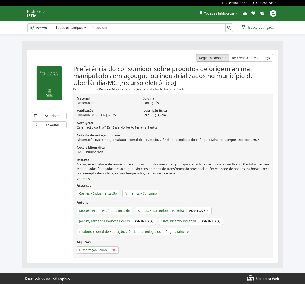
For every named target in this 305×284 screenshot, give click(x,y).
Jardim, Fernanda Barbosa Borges (104, 221)
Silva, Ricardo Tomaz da (179, 221)
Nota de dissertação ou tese (98, 135)
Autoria (82, 202)
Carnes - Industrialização (98, 193)
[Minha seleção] (245, 13)
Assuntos (84, 185)
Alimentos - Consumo (141, 193)
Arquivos (84, 242)
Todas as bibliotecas (219, 13)
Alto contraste (266, 3)
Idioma (148, 98)
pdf (113, 250)
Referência (240, 58)
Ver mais (83, 179)
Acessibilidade (236, 3)
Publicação (85, 110)
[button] (218, 13)
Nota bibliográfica (91, 147)
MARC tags (262, 58)
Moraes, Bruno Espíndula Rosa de (104, 210)
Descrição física (155, 110)
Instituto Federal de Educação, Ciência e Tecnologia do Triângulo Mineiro (134, 231)
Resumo (83, 160)
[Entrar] (273, 13)
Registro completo (212, 58)
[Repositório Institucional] (261, 14)
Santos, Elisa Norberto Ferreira (161, 210)
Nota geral (85, 123)
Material (83, 98)
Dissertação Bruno (93, 250)
